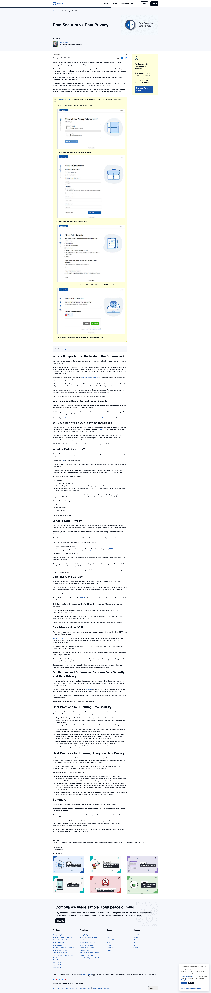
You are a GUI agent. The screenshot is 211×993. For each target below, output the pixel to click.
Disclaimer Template (86, 950)
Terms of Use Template (86, 945)
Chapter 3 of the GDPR (60, 638)
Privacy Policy (194, 976)
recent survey (64, 758)
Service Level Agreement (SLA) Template (92, 958)
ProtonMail (88, 689)
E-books (109, 950)
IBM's (63, 460)
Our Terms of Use (85, 988)
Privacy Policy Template (87, 935)
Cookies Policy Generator (60, 940)
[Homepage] (54, 11)
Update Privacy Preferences (101, 988)
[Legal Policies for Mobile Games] (68, 884)
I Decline (191, 983)
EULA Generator (57, 945)
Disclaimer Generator (59, 942)
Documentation (111, 940)
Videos (109, 945)
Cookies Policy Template (87, 948)
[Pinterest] (65, 979)
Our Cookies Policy (71, 988)
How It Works (137, 935)
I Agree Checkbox (58, 965)
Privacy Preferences (186, 980)
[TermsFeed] (59, 3)
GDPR (111, 549)
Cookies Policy (185, 976)
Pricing (135, 942)
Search (137, 3)
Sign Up (154, 4)
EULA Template (84, 940)
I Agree (184, 983)
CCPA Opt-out (57, 962)
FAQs (108, 942)
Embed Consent (57, 967)
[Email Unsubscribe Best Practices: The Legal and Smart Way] (105, 884)
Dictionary (110, 948)
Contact (135, 948)
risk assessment (60, 570)
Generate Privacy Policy (143, 89)
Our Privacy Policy (58, 988)
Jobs (134, 945)
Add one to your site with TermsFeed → (191, 988)
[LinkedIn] (53, 979)
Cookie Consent (57, 960)
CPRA (89, 551)
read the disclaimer (86, 974)
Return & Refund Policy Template (89, 953)
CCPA (72, 551)
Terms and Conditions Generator (62, 937)
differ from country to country (90, 378)
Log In (144, 4)
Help (108, 937)
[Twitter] (60, 979)
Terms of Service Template (87, 942)
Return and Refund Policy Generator (63, 948)
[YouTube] (57, 979)
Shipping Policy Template (87, 955)
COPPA (82, 598)
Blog (108, 935)
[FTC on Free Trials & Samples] (142, 864)
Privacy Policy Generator (65, 99)
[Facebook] (63, 979)
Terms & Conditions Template (88, 937)
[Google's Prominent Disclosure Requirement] (105, 864)
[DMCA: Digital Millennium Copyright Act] (142, 885)
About (135, 940)
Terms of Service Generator (61, 950)
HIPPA (102, 429)
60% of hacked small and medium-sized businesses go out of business (86, 418)
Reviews (136, 937)
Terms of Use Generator (60, 953)
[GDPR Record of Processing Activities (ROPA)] (68, 864)
